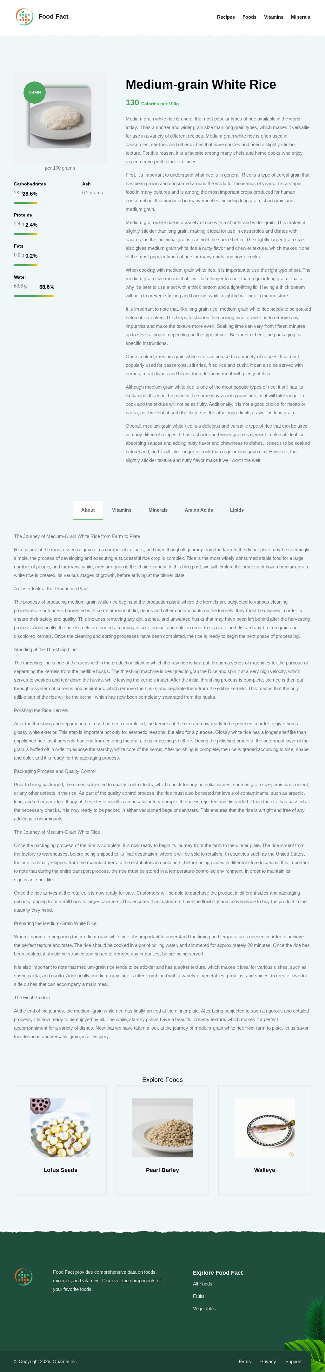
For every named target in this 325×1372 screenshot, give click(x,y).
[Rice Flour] (265, 1127)
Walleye (162, 1170)
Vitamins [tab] (121, 510)
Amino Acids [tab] (199, 510)
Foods (249, 17)
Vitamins (273, 17)
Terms (244, 1361)
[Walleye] (162, 1127)
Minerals (300, 17)
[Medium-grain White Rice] (60, 117)
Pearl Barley (60, 1170)
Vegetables (204, 1308)
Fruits (199, 1296)
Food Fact (52, 16)
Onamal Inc (65, 1361)
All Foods (202, 1283)
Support (293, 1361)
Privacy (268, 1361)
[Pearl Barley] (60, 1127)
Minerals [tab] (158, 510)
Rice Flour (265, 1170)
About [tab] (88, 510)
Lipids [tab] (237, 510)
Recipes (226, 17)
